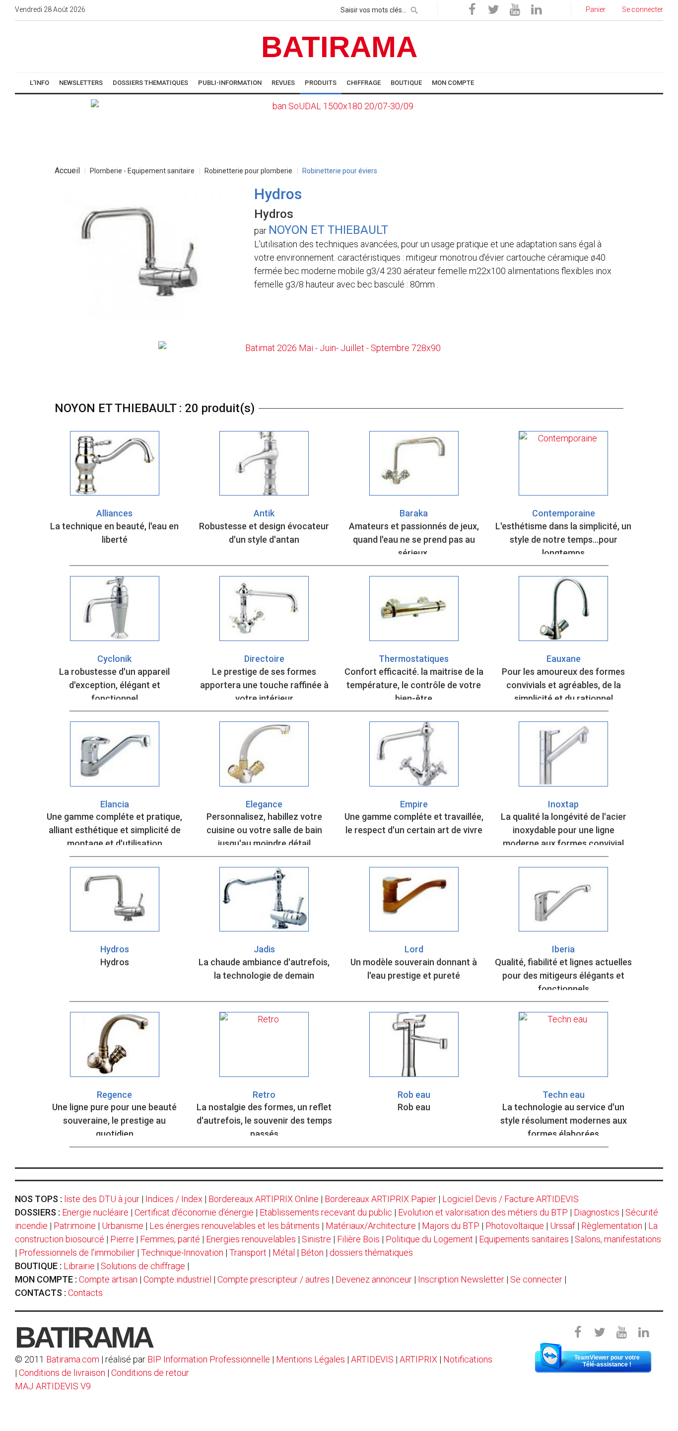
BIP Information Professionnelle (208, 1359)
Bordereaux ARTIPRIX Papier (380, 1199)
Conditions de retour (150, 1372)
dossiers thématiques (371, 1252)
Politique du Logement (429, 1239)
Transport (248, 1252)
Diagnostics (596, 1212)
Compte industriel (177, 1279)
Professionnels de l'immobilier (77, 1252)
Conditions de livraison (62, 1372)
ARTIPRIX (418, 1359)
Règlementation (611, 1225)
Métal (283, 1252)
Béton (312, 1252)
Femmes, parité (170, 1239)
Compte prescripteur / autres (273, 1279)
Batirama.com (72, 1359)
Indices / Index (174, 1199)
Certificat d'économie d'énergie (194, 1212)
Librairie (79, 1266)
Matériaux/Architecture (371, 1225)
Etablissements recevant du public (326, 1212)
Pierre (122, 1239)
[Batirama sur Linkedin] (536, 10)
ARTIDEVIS (372, 1359)
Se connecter (536, 1279)
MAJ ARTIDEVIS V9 (53, 1386)
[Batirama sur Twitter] (493, 10)
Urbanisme (122, 1225)
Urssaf (562, 1225)
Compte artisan (108, 1279)
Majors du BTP (450, 1225)
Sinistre (316, 1239)
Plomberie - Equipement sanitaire (142, 171)
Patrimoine (75, 1225)
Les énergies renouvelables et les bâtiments (234, 1225)
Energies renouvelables (251, 1239)
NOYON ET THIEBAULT (328, 230)
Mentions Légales (310, 1359)
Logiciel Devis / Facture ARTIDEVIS (510, 1199)
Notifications (467, 1359)
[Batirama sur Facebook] (472, 10)
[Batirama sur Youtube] (515, 10)
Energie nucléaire (95, 1212)
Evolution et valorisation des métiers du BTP (483, 1212)
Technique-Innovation (182, 1252)
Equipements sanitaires (524, 1239)
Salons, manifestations (618, 1239)
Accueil (67, 170)
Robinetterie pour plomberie (248, 171)
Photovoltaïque (514, 1225)
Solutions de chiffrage (143, 1266)
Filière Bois (358, 1239)
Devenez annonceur (374, 1279)
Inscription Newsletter (461, 1279)
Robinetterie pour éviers (339, 171)
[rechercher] (414, 8)
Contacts (85, 1293)
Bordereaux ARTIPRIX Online (263, 1199)
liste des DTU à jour (101, 1199)
